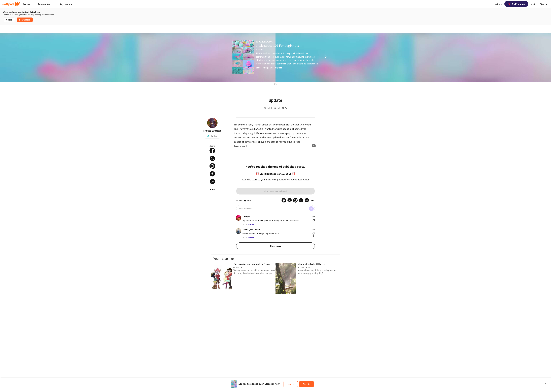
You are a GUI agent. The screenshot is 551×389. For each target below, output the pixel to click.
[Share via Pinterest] (212, 166)
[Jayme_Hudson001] (238, 231)
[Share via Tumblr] (212, 174)
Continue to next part (275, 191)
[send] (311, 208)
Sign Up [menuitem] (544, 4)
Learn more (24, 19)
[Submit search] (61, 4)
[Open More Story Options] (212, 189)
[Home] (11, 4)
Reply (251, 224)
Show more (275, 245)
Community (44, 3)
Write (497, 4)
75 (286, 108)
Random (259, 50)
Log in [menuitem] (533, 4)
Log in (291, 384)
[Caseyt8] (238, 218)
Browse (27, 3)
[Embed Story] (212, 181)
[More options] (313, 216)
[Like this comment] (314, 220)
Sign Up (306, 384)
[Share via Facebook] (212, 150)
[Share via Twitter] (212, 158)
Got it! (9, 19)
